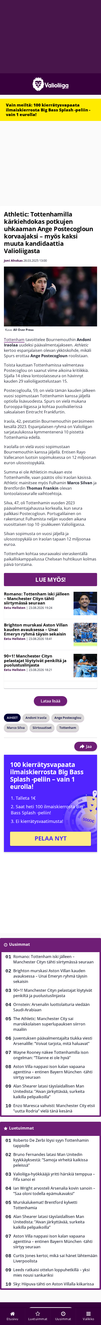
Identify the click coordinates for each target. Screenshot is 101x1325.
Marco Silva (16, 727)
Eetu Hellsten (14, 607)
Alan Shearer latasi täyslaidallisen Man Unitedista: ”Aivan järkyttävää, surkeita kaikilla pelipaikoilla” (49, 1091)
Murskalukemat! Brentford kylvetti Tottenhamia (45, 1205)
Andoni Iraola (36, 717)
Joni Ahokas (13, 260)
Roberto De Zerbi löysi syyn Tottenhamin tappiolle (51, 1143)
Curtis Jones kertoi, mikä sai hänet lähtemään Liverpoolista (55, 1258)
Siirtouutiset (42, 727)
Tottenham (14, 339)
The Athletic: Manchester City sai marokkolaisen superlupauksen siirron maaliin (49, 1024)
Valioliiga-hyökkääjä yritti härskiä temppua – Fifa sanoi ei (54, 1176)
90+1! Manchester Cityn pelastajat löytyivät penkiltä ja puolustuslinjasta (35, 660)
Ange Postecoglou (67, 717)
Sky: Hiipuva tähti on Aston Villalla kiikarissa (53, 1284)
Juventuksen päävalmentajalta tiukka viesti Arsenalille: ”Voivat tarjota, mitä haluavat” (52, 1040)
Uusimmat (19, 944)
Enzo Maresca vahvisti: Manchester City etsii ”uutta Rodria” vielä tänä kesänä (54, 1108)
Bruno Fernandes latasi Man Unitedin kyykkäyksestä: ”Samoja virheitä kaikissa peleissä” (50, 1160)
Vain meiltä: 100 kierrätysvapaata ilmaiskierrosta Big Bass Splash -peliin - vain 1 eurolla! (48, 109)
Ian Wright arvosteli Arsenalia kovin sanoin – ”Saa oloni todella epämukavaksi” (54, 1190)
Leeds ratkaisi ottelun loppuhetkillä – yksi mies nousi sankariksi (51, 1272)
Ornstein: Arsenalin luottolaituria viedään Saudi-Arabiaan (51, 1007)
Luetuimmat (21, 1128)
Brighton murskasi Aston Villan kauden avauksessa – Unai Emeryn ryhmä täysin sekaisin (36, 629)
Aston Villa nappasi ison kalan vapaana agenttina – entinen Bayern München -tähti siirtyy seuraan (52, 1072)
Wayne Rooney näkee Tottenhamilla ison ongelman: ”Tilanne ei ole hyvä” (50, 1055)
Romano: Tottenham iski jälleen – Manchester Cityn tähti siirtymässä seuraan (36, 598)
